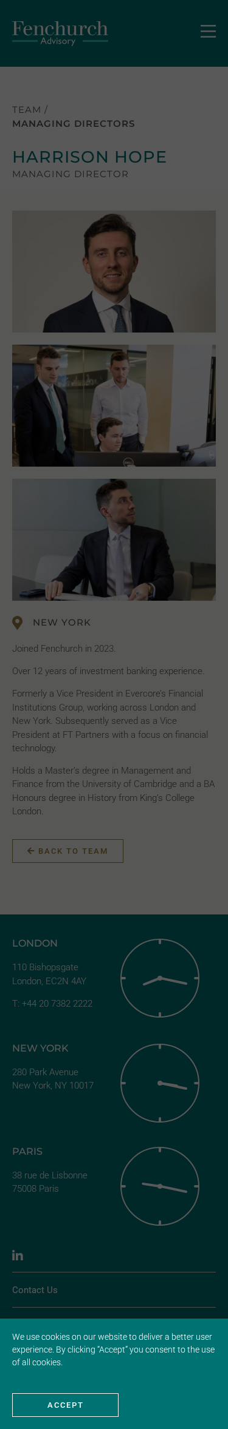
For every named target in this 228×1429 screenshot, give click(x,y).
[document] (114, 714)
